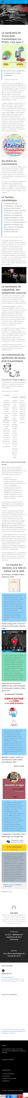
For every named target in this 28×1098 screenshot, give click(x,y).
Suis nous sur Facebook (8, 1059)
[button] (25, 2)
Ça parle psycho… (6, 1080)
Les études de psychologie (8, 1073)
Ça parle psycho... (14, 8)
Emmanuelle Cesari (7, 973)
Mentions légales (19, 1090)
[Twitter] (14, 1096)
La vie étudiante (5, 1076)
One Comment (17, 20)
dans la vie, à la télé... (14, 11)
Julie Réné (9, 20)
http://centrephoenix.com (7, 977)
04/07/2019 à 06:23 (6, 974)
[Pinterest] (19, 1096)
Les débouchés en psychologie (9, 1078)
